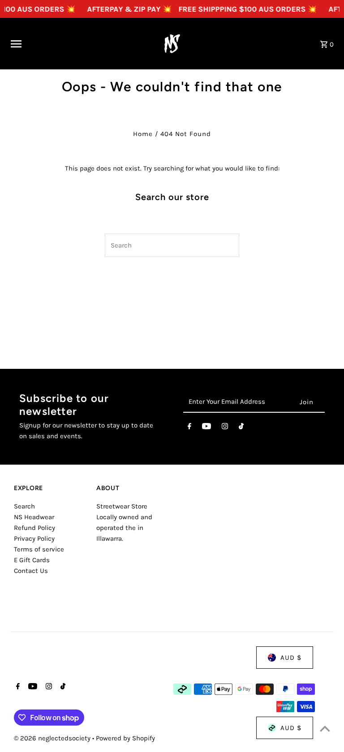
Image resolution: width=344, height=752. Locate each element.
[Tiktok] (241, 428)
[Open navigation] (77, 44)
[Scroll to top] (325, 728)
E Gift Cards (32, 560)
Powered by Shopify (125, 738)
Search (24, 506)
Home (143, 134)
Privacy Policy (34, 538)
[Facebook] (189, 428)
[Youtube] (206, 428)
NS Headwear (34, 517)
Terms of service (39, 549)
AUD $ (290, 658)
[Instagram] (225, 428)
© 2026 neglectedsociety (53, 738)
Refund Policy (34, 528)
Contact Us (31, 571)
